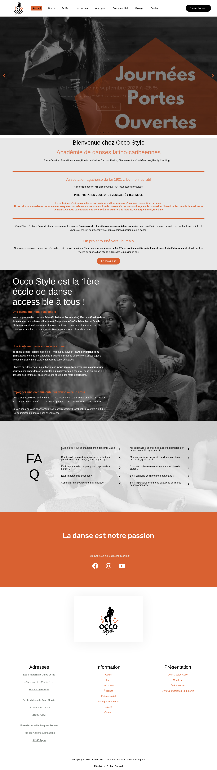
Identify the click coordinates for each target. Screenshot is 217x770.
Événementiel (120, 8)
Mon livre (178, 680)
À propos (100, 8)
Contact (155, 8)
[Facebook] (95, 566)
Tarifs (65, 8)
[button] (198, 8)
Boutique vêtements (108, 701)
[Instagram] (108, 566)
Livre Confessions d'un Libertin (178, 691)
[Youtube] (122, 566)
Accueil (36, 8)
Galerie (108, 707)
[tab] (91, 449)
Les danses (81, 8)
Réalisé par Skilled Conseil (108, 766)
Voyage (139, 8)
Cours (51, 8)
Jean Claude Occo (178, 674)
